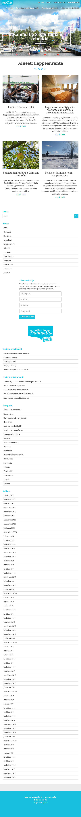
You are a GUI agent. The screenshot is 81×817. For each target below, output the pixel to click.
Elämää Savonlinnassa (12, 410)
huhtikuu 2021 (9, 516)
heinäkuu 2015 (9, 757)
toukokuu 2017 (9, 667)
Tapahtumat (9, 475)
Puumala (7, 260)
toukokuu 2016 (9, 716)
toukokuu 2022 (9, 499)
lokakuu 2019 (9, 561)
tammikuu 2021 (10, 524)
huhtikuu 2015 (9, 769)
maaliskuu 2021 (10, 520)
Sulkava (7, 273)
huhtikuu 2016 (9, 720)
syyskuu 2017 (9, 651)
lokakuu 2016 (9, 695)
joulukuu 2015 (9, 736)
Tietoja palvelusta (59, 2)
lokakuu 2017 (9, 646)
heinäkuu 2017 (9, 659)
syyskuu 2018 (9, 601)
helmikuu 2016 (10, 728)
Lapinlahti (8, 240)
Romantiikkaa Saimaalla (13, 455)
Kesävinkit (8, 422)
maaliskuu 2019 (10, 577)
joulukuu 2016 (9, 687)
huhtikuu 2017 (9, 671)
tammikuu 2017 (10, 683)
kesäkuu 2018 (9, 614)
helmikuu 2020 (10, 556)
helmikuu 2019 (10, 581)
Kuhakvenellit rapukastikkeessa (16, 353)
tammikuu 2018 (10, 634)
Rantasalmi (8, 264)
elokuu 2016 (8, 704)
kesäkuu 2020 (9, 540)
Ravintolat (8, 450)
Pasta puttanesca (10, 357)
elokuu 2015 (8, 753)
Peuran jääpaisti (18, 385)
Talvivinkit (8, 471)
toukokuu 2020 (9, 544)
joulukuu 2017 (9, 638)
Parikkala (7, 252)
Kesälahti (7, 236)
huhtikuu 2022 (9, 503)
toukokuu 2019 (9, 573)
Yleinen (7, 483)
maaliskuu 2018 (10, 626)
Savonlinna (8, 268)
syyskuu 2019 (9, 565)
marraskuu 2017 (10, 642)
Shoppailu (8, 463)
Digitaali (44, 802)
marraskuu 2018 (10, 593)
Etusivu (48, 2)
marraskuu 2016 (10, 691)
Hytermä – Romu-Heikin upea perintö (25, 381)
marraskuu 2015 (10, 740)
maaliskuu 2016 (10, 724)
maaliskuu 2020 (10, 552)
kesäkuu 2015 (9, 761)
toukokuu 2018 (9, 618)
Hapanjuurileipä (10, 365)
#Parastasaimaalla (73, 2)
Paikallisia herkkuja (12, 442)
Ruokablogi (8, 459)
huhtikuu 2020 (9, 548)
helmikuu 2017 (10, 679)
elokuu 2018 (8, 605)
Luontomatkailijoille (50, 8)
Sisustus (7, 467)
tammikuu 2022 (10, 512)
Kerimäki (7, 232)
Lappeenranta (9, 244)
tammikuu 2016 (10, 732)
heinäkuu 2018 (9, 610)
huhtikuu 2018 (9, 622)
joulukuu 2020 (9, 528)
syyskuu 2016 (9, 700)
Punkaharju (8, 256)
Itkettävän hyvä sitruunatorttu (16, 369)
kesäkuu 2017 (9, 663)
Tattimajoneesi (10, 361)
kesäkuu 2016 (9, 712)
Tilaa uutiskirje (27, 316)
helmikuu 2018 (10, 630)
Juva (5, 228)
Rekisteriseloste (40, 800)
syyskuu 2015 (9, 749)
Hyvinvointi (8, 414)
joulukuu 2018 (9, 589)
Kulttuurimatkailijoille (70, 8)
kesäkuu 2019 (9, 569)
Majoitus (7, 438)
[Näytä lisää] (21, 99)
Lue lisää (40, 45)
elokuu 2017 (8, 655)
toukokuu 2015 (9, 765)
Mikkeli (7, 248)
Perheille (9, 8)
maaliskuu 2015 (10, 773)
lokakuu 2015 (9, 745)
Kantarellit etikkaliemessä (22, 394)
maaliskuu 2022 (10, 507)
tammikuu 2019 (10, 585)
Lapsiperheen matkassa (13, 430)
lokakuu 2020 (9, 536)
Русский (41, 2)
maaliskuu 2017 (10, 675)
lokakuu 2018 (9, 597)
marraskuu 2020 (10, 532)
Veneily (7, 479)
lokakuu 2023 (9, 495)
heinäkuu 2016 (9, 708)
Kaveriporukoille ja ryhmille (27, 8)
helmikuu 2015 (10, 777)
